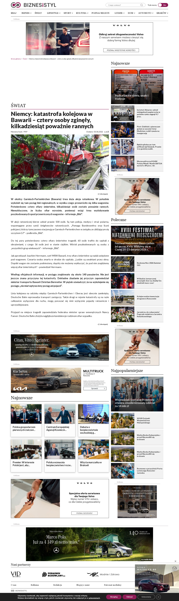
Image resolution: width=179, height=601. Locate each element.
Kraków (161, 13)
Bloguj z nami (83, 585)
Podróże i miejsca (126, 89)
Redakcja (57, 585)
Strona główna (16, 59)
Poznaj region (100, 13)
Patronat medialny (112, 585)
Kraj (13, 13)
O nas (13, 585)
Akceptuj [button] (114, 597)
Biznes (25, 13)
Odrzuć (129, 597)
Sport (67, 13)
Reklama (35, 585)
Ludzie (119, 13)
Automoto (144, 13)
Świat (38, 13)
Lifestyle (52, 13)
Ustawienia (146, 597)
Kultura (81, 13)
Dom (130, 13)
